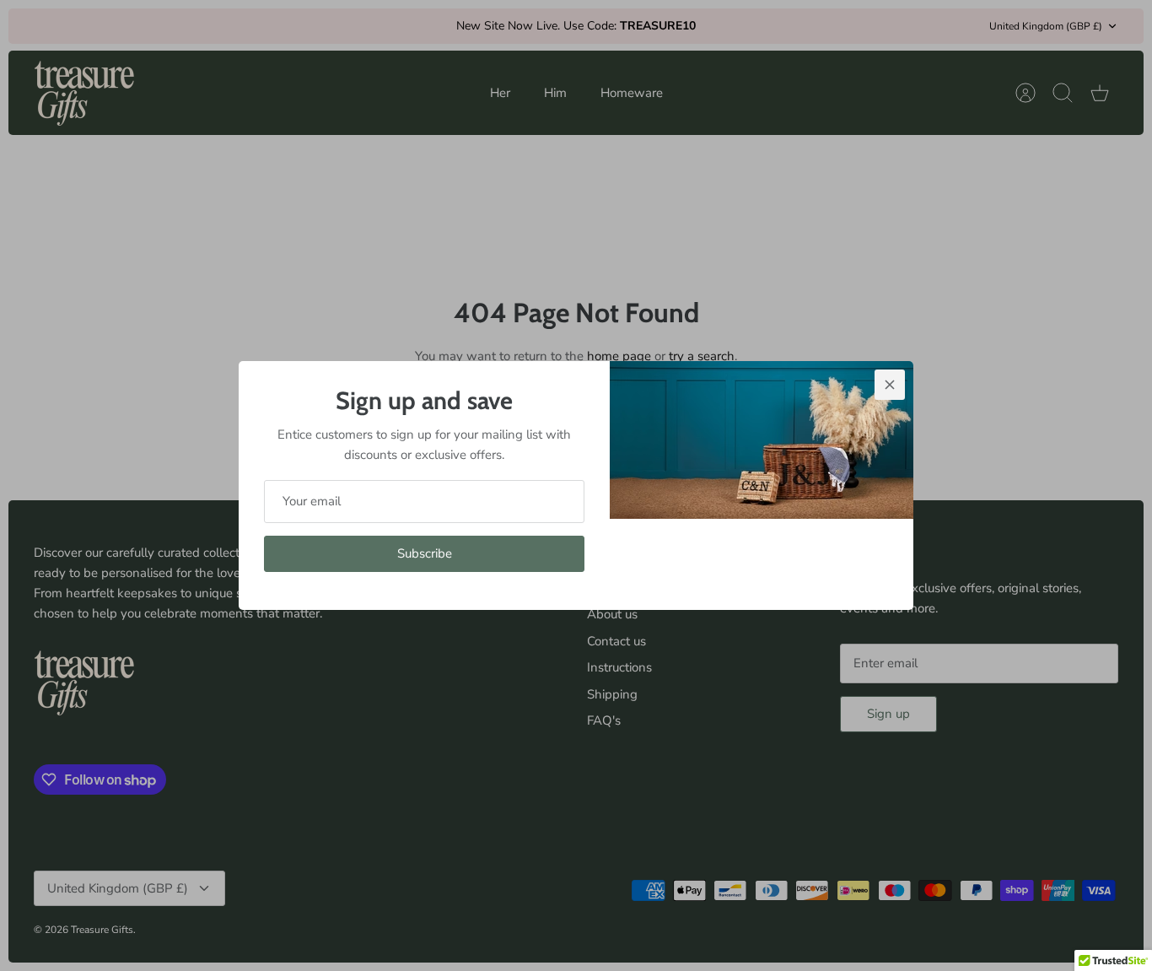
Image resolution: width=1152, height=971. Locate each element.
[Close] (890, 385)
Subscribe (424, 553)
